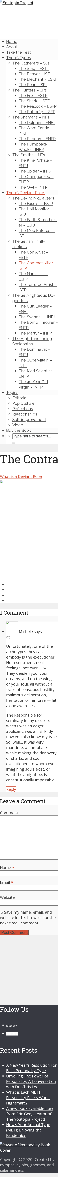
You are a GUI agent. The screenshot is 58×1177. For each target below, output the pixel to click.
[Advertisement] (29, 968)
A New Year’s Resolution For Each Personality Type (31, 1068)
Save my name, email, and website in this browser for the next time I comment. (28, 917)
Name (7, 867)
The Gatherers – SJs (30, 63)
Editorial (19, 398)
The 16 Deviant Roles (25, 192)
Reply (11, 789)
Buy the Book (18, 430)
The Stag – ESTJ (34, 68)
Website (7, 897)
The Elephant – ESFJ (37, 79)
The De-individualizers (33, 198)
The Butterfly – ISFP (37, 111)
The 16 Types (18, 57)
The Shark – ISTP (34, 101)
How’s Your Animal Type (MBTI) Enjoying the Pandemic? (28, 1130)
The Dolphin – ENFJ (37, 122)
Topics (12, 392)
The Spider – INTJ (35, 171)
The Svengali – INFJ (37, 317)
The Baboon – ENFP (37, 138)
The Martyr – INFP (35, 333)
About (11, 47)
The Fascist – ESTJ (36, 203)
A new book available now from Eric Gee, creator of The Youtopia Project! (29, 1114)
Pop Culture (23, 403)
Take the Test (18, 52)
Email (6, 882)
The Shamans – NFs (30, 117)
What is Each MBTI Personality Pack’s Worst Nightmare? (28, 1098)
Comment (9, 812)
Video (17, 425)
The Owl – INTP (33, 187)
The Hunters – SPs (29, 90)
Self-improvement (29, 419)
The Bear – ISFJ (33, 84)
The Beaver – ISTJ (35, 74)
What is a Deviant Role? (21, 476)
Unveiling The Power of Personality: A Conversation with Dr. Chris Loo (31, 1081)
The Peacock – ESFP (38, 106)
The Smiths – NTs (28, 155)
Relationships (24, 414)
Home (11, 41)
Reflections (22, 408)
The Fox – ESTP (33, 95)
